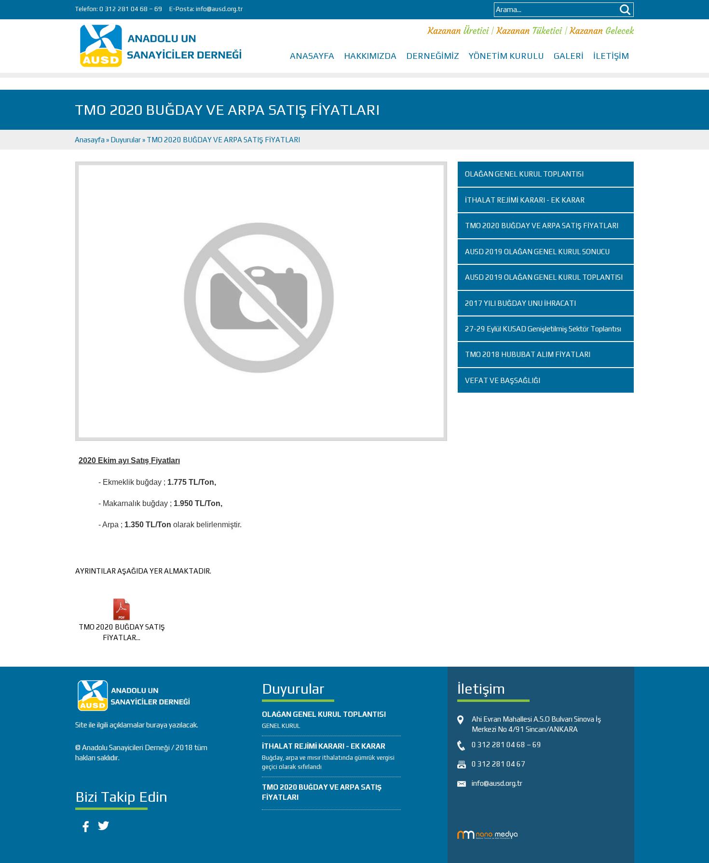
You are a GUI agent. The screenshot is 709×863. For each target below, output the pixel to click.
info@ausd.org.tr (219, 9)
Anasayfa (90, 140)
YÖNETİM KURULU (506, 56)
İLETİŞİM (611, 56)
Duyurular (125, 140)
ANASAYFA (312, 56)
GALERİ (569, 56)
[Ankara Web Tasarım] (487, 834)
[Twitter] (103, 825)
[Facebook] (84, 825)
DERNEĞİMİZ (432, 56)
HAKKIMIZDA (370, 56)
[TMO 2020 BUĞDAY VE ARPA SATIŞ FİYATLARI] (261, 301)
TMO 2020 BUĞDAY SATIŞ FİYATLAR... (122, 632)
